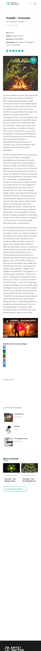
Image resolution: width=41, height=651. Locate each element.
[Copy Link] (20, 363)
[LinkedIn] (20, 361)
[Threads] (20, 356)
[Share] (20, 366)
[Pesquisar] (30, 3)
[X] (20, 351)
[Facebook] (20, 346)
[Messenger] (20, 349)
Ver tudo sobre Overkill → (14, 489)
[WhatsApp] (20, 354)
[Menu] (35, 3)
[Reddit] (20, 358)
